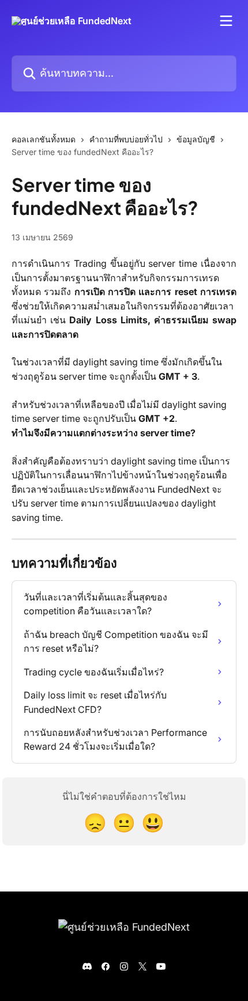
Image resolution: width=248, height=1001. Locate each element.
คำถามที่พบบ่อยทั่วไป (126, 139)
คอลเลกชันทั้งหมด (44, 139)
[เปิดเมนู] (226, 21)
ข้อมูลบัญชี (195, 139)
